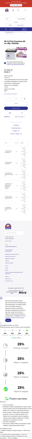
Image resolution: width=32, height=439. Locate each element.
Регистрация (20, 25)
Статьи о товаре (15, 133)
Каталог (12, 29)
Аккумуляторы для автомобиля (12, 254)
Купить (16, 103)
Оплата (6, 270)
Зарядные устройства (10, 258)
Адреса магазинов (9, 262)
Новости (7, 276)
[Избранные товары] (18, 10)
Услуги (6, 265)
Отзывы (16, 131)
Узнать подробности (16, 5)
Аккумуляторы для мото (10, 256)
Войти (10, 25)
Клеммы (7, 260)
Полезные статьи (9, 281)
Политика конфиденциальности (16, 290)
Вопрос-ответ (8, 278)
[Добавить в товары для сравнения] (10, 113)
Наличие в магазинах (16, 122)
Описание (16, 125)
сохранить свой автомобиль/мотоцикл (15, 64)
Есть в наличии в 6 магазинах (10, 93)
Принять (8, 320)
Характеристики (16, 128)
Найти (25, 233)
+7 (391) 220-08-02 (21, 18)
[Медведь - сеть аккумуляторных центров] (6, 10)
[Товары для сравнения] (13, 10)
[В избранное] (22, 113)
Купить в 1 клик (16, 108)
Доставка (6, 116)
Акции (16, 22)
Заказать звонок (8, 241)
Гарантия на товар (19, 116)
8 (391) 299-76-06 (9, 238)
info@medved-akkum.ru (11, 246)
